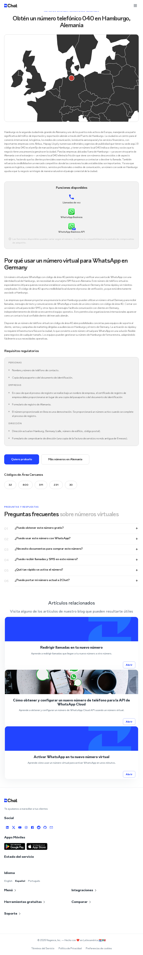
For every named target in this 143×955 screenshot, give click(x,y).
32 (10, 485)
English (8, 881)
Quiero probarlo (21, 459)
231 (56, 485)
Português (34, 881)
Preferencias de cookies (99, 948)
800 (25, 485)
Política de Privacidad (70, 948)
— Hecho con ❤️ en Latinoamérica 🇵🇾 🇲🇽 (84, 940)
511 (41, 485)
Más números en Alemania (65, 459)
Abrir (129, 665)
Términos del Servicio (42, 948)
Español (20, 881)
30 (71, 485)
